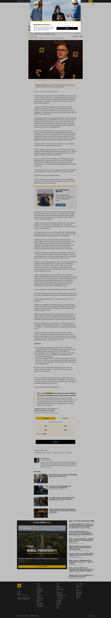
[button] (55, 309)
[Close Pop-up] (79, 1)
